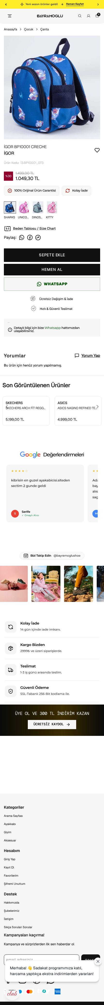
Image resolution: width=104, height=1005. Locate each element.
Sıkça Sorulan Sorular (18, 927)
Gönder (91, 960)
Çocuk (28, 29)
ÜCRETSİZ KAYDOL (49, 724)
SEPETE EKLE (52, 255)
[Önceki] (6, 4)
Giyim (7, 832)
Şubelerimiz (11, 911)
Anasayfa (10, 29)
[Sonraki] (98, 4)
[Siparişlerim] (88, 16)
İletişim (8, 919)
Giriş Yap (9, 859)
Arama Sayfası (13, 816)
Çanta (44, 29)
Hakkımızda (11, 903)
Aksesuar (10, 840)
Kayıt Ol (9, 867)
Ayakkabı (10, 824)
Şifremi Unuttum (14, 884)
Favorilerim (11, 876)
